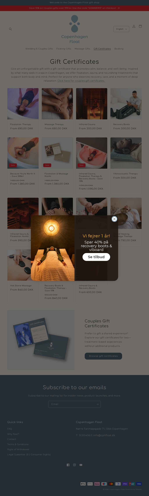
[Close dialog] (114, 219)
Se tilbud (96, 257)
